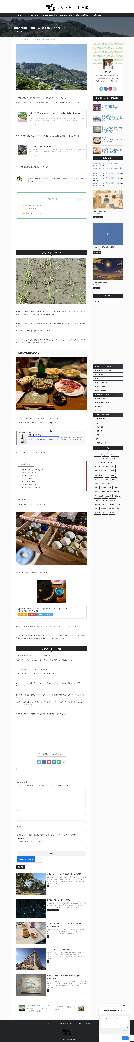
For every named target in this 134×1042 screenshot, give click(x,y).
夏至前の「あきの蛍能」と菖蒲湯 (59, 900)
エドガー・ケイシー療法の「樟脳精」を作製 (107, 173)
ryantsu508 (97, 165)
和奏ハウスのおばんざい (36, 208)
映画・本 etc (100, 435)
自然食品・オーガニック (104, 371)
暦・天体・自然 (101, 419)
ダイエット (114, 458)
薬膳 (96, 509)
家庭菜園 (103, 488)
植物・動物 (99, 431)
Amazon (22, 614)
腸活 (104, 504)
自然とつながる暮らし (81, 15)
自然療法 (111, 504)
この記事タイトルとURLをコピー (52, 754)
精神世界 (112, 500)
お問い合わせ (97, 15)
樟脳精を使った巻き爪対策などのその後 (105, 163)
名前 (18, 810)
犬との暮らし (100, 427)
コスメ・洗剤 (100, 387)
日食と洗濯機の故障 (99, 212)
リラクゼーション (100, 475)
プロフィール (35, 15)
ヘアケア (97, 466)
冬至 (107, 479)
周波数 (97, 483)
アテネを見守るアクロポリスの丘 (58, 949)
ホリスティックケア (108, 466)
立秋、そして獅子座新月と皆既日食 (104, 247)
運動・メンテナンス (102, 391)
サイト (19, 827)
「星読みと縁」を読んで (100, 282)
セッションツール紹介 (66, 15)
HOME (19, 15)
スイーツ (97, 458)
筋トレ (105, 500)
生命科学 (108, 496)
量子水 (105, 513)
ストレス (105, 458)
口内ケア (114, 479)
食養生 (112, 513)
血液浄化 (103, 509)
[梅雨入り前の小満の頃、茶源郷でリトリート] (54, 762)
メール (19, 819)
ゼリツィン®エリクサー (103, 403)
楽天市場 (32, 614)
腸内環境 (97, 504)
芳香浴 (119, 504)
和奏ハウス (19, 102)
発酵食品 (117, 496)
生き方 (101, 496)
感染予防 (117, 488)
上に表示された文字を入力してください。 (30, 841)
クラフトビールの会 (34, 213)
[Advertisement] (51, 234)
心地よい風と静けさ (34, 205)
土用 (114, 483)
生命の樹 (99, 407)
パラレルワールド (100, 462)
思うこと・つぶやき (102, 443)
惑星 (110, 488)
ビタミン (110, 462)
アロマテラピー (99, 454)
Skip (119, 1038)
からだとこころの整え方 (50, 15)
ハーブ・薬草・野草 (102, 383)
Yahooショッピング (45, 614)
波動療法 (116, 492)
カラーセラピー (111, 454)
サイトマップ (77, 1023)
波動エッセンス (106, 492)
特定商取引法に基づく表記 (64, 1023)
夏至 (96, 488)
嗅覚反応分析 (100, 399)
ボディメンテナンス (100, 471)
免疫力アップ (98, 479)
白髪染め (97, 500)
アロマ (98, 379)
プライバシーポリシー (49, 1023)
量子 (118, 509)
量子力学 (97, 513)
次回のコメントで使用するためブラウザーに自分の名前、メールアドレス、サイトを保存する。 (48, 835)
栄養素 (97, 492)
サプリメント (100, 375)
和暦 (103, 483)
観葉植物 (111, 509)
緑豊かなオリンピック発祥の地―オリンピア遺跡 (64, 874)
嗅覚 (109, 483)
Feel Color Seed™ (102, 411)
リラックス (111, 475)
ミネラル (111, 471)
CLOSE (79, 199)
